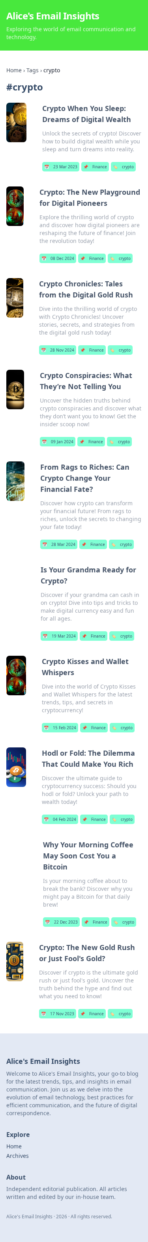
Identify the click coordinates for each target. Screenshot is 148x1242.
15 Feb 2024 (60, 727)
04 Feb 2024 (60, 819)
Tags (32, 70)
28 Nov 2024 (57, 350)
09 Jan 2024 (57, 441)
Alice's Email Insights (52, 15)
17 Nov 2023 (57, 1013)
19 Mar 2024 (59, 636)
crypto (123, 166)
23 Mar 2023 (60, 166)
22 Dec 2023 (61, 922)
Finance (95, 166)
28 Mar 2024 (58, 544)
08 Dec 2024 (57, 258)
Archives (17, 1155)
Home (14, 70)
